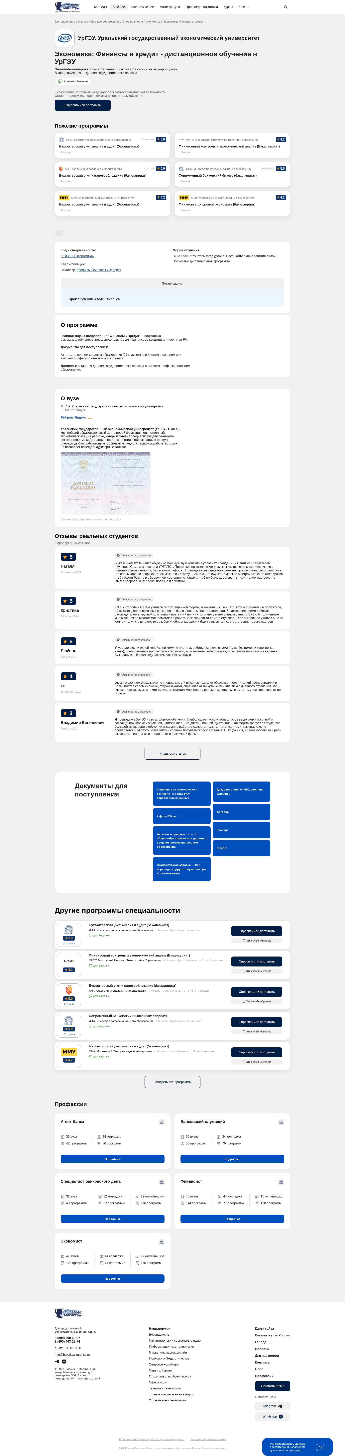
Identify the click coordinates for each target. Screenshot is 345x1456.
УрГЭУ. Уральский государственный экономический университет (169, 38)
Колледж (100, 7)
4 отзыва (69, 1004)
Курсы (228, 7)
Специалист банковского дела (91, 1181)
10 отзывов (68, 943)
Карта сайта (264, 1328)
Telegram (269, 1406)
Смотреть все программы (172, 1082)
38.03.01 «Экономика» (77, 256)
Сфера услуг (158, 1382)
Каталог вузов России (272, 1335)
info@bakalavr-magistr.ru (72, 1354)
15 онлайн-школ (272, 1196)
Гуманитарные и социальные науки (175, 1340)
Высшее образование (105, 21)
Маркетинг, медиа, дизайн (168, 1352)
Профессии (264, 1376)
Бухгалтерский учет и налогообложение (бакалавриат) (132, 985)
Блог (259, 1369)
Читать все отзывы (173, 753)
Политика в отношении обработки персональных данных (151, 1439)
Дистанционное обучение (71, 21)
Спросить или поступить (83, 105)
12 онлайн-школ (153, 1196)
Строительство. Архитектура (170, 1376)
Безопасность (159, 1334)
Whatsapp (270, 1416)
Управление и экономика (167, 1400)
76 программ (111, 1143)
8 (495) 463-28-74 (67, 1341)
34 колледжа (111, 1136)
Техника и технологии (165, 1388)
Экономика (153, 21)
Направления (160, 1328)
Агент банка (72, 1121)
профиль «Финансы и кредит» (99, 270)
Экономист (71, 1241)
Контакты (262, 1362)
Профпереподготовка (202, 7)
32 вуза (71, 1196)
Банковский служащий (202, 1121)
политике (295, 1450)
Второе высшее (142, 7)
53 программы (114, 1203)
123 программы (77, 1263)
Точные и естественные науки (171, 1394)
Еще (241, 7)
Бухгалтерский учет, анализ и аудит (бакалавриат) (129, 925)
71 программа (233, 1203)
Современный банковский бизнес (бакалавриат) (128, 1016)
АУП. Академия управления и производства (117, 990)
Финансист (191, 1181)
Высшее (119, 7)
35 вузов (192, 1136)
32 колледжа (112, 1196)
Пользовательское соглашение (208, 1439)
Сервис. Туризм (160, 1370)
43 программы (76, 1203)
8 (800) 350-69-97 (67, 1338)
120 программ (271, 1203)
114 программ (196, 1203)
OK (320, 1447)
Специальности (133, 21)
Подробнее (113, 1159)
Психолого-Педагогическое (169, 1358)
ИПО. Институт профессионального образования (121, 930)
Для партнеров (267, 1355)
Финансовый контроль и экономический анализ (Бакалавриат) (139, 955)
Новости (262, 1349)
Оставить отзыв (272, 1386)
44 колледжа (232, 1196)
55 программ (195, 1143)
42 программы (76, 1143)
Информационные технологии (171, 1346)
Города (260, 1342)
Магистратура (170, 7)
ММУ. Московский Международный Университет (120, 1051)
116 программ (151, 1203)
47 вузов (72, 1256)
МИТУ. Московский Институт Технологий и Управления (125, 960)
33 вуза (71, 1136)
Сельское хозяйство (164, 1364)
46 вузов (192, 1196)
